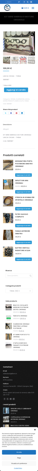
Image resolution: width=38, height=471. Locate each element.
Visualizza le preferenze (19, 463)
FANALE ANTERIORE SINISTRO (22, 232)
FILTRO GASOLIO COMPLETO (21, 215)
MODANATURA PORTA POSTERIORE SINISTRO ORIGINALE (24, 163)
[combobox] (19, 291)
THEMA (26, 101)
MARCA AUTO (19, 101)
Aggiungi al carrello (16, 90)
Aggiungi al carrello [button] (23, 175)
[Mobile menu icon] (33, 8)
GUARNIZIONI (20, 99)
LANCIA (27, 99)
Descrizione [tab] (7, 124)
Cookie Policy (18, 468)
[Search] (19, 2)
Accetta (19, 452)
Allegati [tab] (6, 129)
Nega (19, 458)
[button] (35, 430)
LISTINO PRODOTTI (8, 101)
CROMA (12, 99)
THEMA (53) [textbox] (13, 291)
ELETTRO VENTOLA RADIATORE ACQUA (22, 249)
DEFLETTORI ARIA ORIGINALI (21, 181)
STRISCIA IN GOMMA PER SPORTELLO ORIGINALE (24, 198)
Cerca (30, 276)
